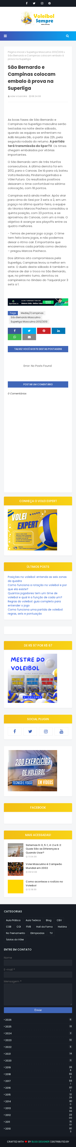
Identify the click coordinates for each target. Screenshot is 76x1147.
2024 (38, 1033)
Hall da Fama (44, 926)
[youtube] (61, 731)
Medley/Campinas (32, 313)
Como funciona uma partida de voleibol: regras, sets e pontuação (35, 612)
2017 (38, 1081)
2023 (38, 1040)
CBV (59, 920)
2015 (38, 1095)
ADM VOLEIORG (18, 96)
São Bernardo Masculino (25, 317)
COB (8, 926)
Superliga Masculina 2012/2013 (45, 52)
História (62, 926)
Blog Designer (40, 1141)
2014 (38, 1101)
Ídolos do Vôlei (15, 939)
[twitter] (34, 3)
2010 (38, 1129)
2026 (38, 1020)
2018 (38, 1074)
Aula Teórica (33, 920)
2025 (38, 1026)
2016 (38, 1088)
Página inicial (16, 52)
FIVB (28, 926)
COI (19, 926)
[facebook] (27, 3)
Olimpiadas (37, 933)
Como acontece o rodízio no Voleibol (44, 883)
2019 (38, 1067)
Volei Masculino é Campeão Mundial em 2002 (44, 866)
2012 (38, 1115)
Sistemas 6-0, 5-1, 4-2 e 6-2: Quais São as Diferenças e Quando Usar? (44, 848)
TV (51, 933)
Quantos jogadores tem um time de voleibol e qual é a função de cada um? (35, 595)
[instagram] (42, 3)
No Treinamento (15, 933)
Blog (48, 920)
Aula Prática (13, 920)
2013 (38, 1108)
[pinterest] (49, 3)
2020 (38, 1060)
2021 (38, 1054)
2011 (38, 1122)
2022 (38, 1047)
